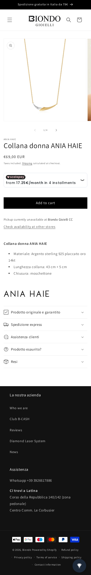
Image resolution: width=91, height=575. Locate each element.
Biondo (26, 549)
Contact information (48, 564)
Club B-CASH (20, 419)
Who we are (19, 408)
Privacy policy (23, 557)
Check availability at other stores (29, 226)
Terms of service (46, 557)
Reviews (16, 430)
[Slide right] (56, 130)
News (14, 452)
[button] (9, 20)
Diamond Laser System (28, 441)
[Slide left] (35, 130)
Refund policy (70, 549)
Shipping (27, 163)
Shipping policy (71, 557)
